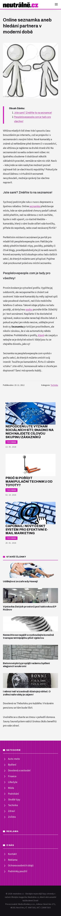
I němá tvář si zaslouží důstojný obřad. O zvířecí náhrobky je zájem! (27, 693)
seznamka (34, 206)
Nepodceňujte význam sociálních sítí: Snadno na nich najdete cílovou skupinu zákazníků (29, 432)
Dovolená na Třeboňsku (15, 703)
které (41, 335)
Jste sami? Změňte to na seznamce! (33, 112)
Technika (54, 385)
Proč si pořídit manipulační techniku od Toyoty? (28, 481)
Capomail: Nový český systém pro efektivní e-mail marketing (26, 529)
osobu (29, 309)
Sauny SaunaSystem (14, 721)
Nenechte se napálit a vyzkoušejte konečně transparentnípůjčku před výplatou (28, 636)
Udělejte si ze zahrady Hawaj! (20, 581)
